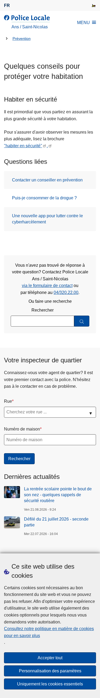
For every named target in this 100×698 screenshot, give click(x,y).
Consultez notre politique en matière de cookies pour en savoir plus (49, 632)
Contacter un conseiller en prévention (47, 180)
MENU (83, 22)
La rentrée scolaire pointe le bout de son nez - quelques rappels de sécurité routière (58, 495)
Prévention (22, 39)
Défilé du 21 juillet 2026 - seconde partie (56, 522)
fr (7, 5)
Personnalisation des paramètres (50, 671)
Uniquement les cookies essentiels (50, 684)
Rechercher (42, 310)
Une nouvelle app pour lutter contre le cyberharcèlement (47, 219)
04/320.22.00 (66, 292)
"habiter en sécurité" (23, 146)
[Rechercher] (81, 321)
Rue (8, 401)
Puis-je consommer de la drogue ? (44, 198)
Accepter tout (50, 658)
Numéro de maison (22, 429)
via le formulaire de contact (47, 285)
